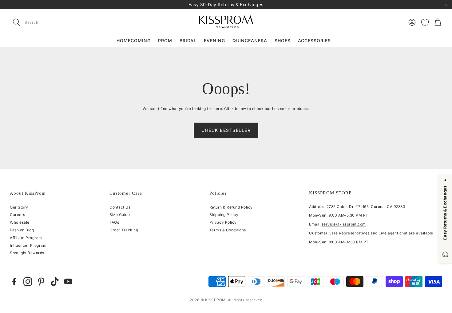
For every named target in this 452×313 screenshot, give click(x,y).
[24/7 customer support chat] (445, 255)
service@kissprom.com (344, 224)
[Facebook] (14, 281)
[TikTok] (54, 281)
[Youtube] (68, 281)
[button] (48, 22)
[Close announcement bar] (445, 4)
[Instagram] (27, 281)
